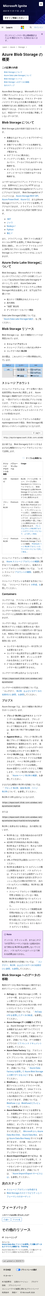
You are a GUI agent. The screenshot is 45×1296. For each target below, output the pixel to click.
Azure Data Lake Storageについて (18, 75)
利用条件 (5, 1292)
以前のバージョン (21, 1281)
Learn (4, 47)
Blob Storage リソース (13, 79)
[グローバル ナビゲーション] (2, 27)
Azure (12, 47)
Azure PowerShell (10, 199)
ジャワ (10, 222)
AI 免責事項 (6, 1281)
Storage (21, 47)
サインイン (38, 27)
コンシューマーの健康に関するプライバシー (19, 1289)
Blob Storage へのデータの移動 (16, 82)
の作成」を (36, 584)
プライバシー (13, 1285)
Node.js (10, 226)
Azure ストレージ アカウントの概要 (22, 561)
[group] (22, 437)
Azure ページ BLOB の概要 (25, 775)
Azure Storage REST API (27, 196)
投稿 (4, 1285)
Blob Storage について (13, 72)
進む (9, 233)
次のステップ (9, 85)
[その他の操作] (41, 47)
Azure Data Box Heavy (19, 1138)
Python (10, 229)
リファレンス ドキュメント (29, 1043)
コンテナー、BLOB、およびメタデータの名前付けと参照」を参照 (22, 965)
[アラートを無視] (41, 4)
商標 (14, 1292)
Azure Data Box (29, 1134)
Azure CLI (25, 199)
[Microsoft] (22, 27)
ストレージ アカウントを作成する (22, 1189)
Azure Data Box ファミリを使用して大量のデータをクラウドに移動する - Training (22, 1245)
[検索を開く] (30, 27)
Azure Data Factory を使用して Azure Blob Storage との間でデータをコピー (25, 1071)
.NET (9, 219)
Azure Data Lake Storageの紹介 (18, 319)
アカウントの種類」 (24, 572)
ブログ (33, 1281)
